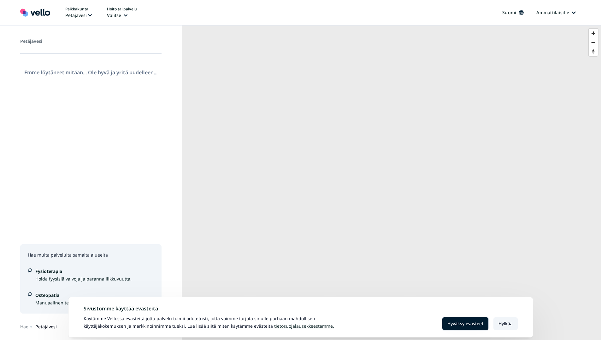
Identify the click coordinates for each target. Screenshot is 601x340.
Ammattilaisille (552, 12)
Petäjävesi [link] (46, 327)
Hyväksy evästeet (465, 323)
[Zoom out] (593, 42)
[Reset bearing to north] (593, 51)
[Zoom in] (593, 33)
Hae (24, 327)
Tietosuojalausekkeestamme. (304, 326)
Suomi (509, 12)
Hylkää (505, 323)
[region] (391, 183)
